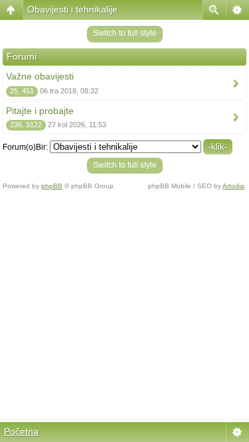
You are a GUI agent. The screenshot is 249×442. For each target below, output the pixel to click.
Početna (21, 431)
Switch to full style (125, 33)
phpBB (51, 186)
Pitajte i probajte (40, 110)
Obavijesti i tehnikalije (72, 9)
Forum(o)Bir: (25, 147)
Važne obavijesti (40, 76)
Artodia (233, 186)
